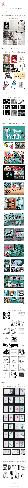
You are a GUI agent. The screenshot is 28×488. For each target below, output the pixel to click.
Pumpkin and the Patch (9, 8)
